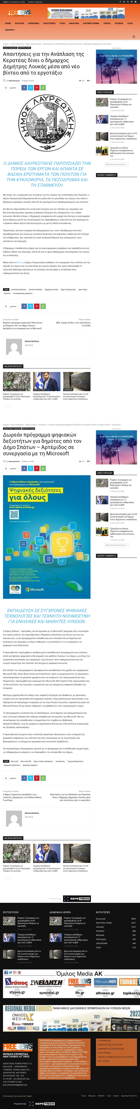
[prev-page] (4, 405)
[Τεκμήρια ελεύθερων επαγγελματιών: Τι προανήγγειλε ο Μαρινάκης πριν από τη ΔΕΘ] (46, 381)
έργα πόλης (83, 289)
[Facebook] (120, 2)
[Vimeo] (131, 2)
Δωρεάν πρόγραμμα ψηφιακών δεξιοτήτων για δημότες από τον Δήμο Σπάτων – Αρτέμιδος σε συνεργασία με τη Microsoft (22, 325)
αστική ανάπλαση (35, 289)
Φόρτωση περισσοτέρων (116, 164)
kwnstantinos (14, 81)
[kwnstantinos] (5, 80)
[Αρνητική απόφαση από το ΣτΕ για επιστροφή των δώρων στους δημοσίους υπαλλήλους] (77, 381)
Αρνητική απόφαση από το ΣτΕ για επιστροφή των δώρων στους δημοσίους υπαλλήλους (75, 396)
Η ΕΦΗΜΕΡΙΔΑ (104, 1040)
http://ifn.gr (29, 345)
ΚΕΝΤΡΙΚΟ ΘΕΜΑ (24, 48)
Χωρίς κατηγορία (17, 44)
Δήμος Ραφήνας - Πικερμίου (14, 390)
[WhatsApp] (43, 87)
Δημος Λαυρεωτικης (68, 289)
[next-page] (9, 405)
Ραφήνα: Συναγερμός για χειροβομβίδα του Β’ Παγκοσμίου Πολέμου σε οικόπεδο (16, 396)
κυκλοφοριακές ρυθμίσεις (23, 293)
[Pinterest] (37, 87)
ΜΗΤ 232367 (103, 1061)
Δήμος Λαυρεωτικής (33, 44)
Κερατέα (7, 293)
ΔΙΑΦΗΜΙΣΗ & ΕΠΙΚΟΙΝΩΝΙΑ (111, 1048)
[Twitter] (127, 2)
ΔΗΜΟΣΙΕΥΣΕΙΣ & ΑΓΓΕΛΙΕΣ (110, 1044)
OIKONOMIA (68, 390)
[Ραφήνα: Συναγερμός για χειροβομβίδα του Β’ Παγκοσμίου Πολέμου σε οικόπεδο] (16, 381)
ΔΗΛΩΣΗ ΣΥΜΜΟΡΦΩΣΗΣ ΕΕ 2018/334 (115, 1057)
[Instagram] (124, 2)
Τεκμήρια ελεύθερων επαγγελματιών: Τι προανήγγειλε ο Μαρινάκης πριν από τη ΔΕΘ (46, 396)
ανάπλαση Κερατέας (18, 289)
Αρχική (5, 44)
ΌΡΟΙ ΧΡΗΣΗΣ (104, 1053)
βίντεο (19, 262)
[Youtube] (135, 2)
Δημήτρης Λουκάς (51, 289)
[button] (133, 36)
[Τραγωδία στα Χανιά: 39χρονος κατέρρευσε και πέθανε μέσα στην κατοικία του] (102, 151)
